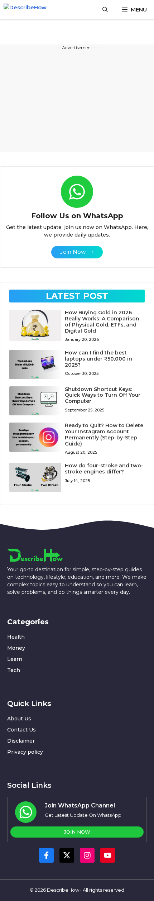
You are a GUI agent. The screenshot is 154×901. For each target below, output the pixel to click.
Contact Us (21, 729)
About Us (19, 718)
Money (16, 648)
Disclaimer (21, 741)
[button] (105, 9)
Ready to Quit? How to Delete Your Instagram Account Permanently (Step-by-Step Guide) (104, 434)
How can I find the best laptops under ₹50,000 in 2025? (98, 358)
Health (16, 637)
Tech (13, 670)
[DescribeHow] (28, 9)
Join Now (77, 832)
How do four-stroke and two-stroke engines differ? (104, 468)
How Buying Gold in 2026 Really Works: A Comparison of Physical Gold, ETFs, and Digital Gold (102, 321)
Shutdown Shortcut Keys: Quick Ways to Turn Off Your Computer (102, 395)
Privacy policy (25, 752)
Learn (14, 659)
